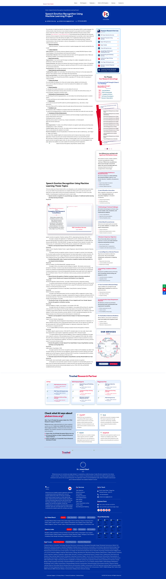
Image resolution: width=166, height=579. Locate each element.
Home (75, 3)
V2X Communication (94, 567)
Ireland (46, 522)
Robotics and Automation (74, 565)
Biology (75, 552)
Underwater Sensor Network (81, 567)
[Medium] (109, 510)
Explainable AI (72, 559)
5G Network (79, 550)
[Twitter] (104, 510)
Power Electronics (56, 550)
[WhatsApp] (164, 286)
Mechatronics (85, 547)
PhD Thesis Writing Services (112, 391)
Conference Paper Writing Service (60, 391)
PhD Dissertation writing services (111, 397)
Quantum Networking (54, 565)
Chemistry (118, 552)
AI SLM (48, 552)
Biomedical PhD (81, 552)
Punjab (70, 534)
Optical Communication (81, 558)
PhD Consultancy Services (79, 227)
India (93, 524)
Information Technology (59, 545)
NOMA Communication (69, 558)
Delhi (51, 532)
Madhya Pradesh (57, 534)
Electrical (68, 545)
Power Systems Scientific (103, 563)
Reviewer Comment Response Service (59, 397)
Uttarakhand (47, 536)
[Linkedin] (106, 510)
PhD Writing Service (84, 397)
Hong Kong (87, 520)
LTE (89, 561)
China (62, 520)
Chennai (61, 532)
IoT (86, 561)
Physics (108, 558)
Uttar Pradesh (90, 534)
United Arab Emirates (70, 524)
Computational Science (88, 554)
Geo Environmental (78, 548)
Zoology (88, 568)
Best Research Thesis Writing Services (60, 34)
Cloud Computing (48, 554)
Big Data (63, 552)
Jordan (53, 522)
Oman (84, 522)
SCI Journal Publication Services (106, 340)
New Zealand (79, 522)
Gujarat (90, 532)
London (62, 522)
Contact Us (121, 3)
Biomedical (87, 545)
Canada (58, 520)
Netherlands (72, 522)
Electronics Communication (77, 545)
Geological (85, 548)
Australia (47, 520)
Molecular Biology (70, 563)
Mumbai (65, 532)
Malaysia (66, 522)
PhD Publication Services (111, 384)
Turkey (63, 524)
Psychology (101, 550)
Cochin (79, 536)
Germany (77, 520)
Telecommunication (69, 567)
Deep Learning (52, 556)
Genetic (71, 548)
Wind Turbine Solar (116, 567)
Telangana (84, 534)
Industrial (63, 547)
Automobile (92, 547)
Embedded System (54, 548)
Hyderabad (55, 532)
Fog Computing (90, 559)
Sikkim (79, 534)
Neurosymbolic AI (114, 556)
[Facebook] (101, 510)
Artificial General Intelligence (112, 550)
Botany (93, 552)
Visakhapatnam (67, 536)
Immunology (60, 561)
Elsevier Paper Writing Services (102, 342)
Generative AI (106, 559)
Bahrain (51, 520)
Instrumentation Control (95, 548)
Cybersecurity (106, 554)
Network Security (98, 556)
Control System (99, 547)
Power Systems (65, 550)
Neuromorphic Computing (57, 558)
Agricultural (106, 547)
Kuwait (57, 522)
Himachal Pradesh (49, 534)
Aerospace (57, 547)
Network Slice (106, 556)
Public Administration (49, 559)
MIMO (52, 563)
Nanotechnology (114, 548)
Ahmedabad (60, 536)
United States (87, 524)
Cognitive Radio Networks (70, 554)
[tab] (63, 517)
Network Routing (92, 563)
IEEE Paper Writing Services (99, 347)
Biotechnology (113, 547)
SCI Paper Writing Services (104, 356)
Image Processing (52, 561)
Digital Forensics (60, 556)
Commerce (79, 554)
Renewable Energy (94, 545)
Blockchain (88, 552)
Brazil (55, 520)
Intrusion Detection (80, 561)
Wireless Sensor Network (79, 568)
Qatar (87, 522)
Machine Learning (94, 561)
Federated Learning (80, 559)
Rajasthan (75, 534)
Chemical (52, 547)
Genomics (112, 559)
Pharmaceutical (47, 550)
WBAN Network (48, 568)
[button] (105, 148)
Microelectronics (105, 548)
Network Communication (81, 563)
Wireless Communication (66, 568)
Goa (87, 532)
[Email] (164, 289)
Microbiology (47, 563)
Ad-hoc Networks (94, 550)
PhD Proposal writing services (85, 391)
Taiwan (55, 524)
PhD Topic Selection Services (84, 384)
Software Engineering (54, 567)
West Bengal (54, 536)
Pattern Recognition (101, 558)
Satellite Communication (87, 565)
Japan (50, 522)
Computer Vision (99, 554)
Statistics (62, 567)
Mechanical (102, 545)
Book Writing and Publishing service (61, 384)
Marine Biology (107, 561)
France (73, 520)
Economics (79, 556)
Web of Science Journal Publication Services (111, 341)
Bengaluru (47, 532)
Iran (92, 520)
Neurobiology (47, 558)
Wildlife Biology (107, 567)
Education (66, 559)
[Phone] (164, 293)
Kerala (72, 532)
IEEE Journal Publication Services (116, 349)
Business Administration (101, 552)
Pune (69, 532)
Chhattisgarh (82, 532)
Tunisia (59, 524)
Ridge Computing (59, 559)
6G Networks (86, 550)
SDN (94, 565)
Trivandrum (74, 536)
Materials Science (77, 547)
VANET (101, 567)
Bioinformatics (69, 552)
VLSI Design (72, 550)
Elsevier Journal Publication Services (114, 354)
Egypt (69, 520)
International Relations (69, 561)
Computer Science (48, 545)
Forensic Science (98, 559)
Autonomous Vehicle (111, 545)
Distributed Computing (70, 556)
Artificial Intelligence (56, 552)
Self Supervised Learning (102, 565)
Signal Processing (112, 565)
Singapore (50, 524)
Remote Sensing (63, 565)
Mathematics (114, 561)
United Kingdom (80, 524)
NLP (92, 556)
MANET (101, 561)
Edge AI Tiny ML (86, 556)
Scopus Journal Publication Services (115, 344)
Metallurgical (69, 547)
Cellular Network (112, 552)
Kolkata (76, 532)
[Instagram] (98, 510)
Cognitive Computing (58, 554)
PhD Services (109, 575)
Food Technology (64, 548)
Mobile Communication (60, 563)
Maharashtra (65, 534)
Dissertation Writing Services (109, 357)
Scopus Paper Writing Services (101, 352)
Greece (82, 520)
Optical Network (92, 558)
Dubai (66, 520)
